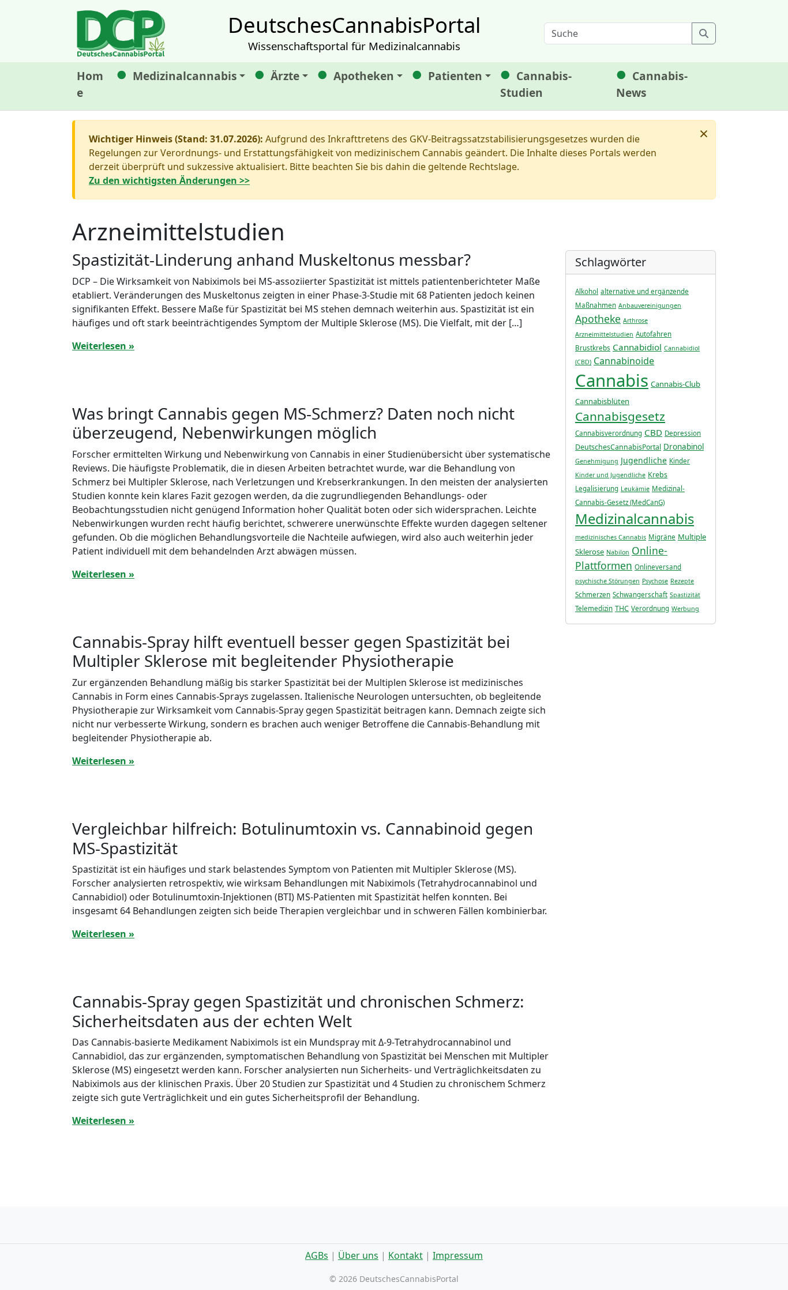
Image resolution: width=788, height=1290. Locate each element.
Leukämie (635, 489)
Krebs (657, 475)
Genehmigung (596, 461)
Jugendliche (644, 460)
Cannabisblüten (602, 401)
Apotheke (598, 319)
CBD (653, 432)
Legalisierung (596, 488)
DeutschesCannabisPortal (618, 447)
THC (622, 608)
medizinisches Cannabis (610, 537)
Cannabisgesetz (620, 416)
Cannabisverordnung (608, 433)
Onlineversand (658, 567)
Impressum (458, 1255)
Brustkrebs (592, 348)
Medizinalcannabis (185, 76)
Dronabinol (683, 447)
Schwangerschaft (640, 594)
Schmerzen (592, 594)
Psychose (655, 581)
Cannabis (611, 380)
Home (90, 84)
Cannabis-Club (675, 384)
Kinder (679, 461)
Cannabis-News (652, 84)
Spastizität (685, 595)
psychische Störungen (607, 581)
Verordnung (650, 608)
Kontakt (405, 1255)
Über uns (358, 1255)
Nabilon (617, 552)
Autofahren (653, 334)
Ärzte (285, 76)
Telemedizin (594, 608)
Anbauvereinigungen (649, 305)
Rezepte (682, 581)
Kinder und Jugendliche (610, 475)
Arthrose (635, 320)
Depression (683, 433)
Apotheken (363, 76)
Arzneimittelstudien (604, 334)
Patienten (455, 76)
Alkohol (586, 291)
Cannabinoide (624, 360)
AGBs (316, 1255)
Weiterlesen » (103, 346)
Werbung (685, 609)
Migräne (662, 537)
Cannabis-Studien (536, 84)
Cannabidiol (637, 347)
